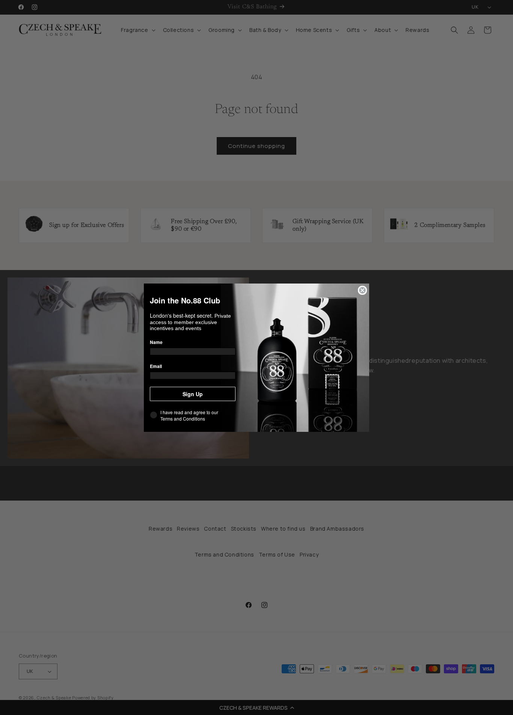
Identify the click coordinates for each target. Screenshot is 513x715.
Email (156, 366)
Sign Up (193, 394)
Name (156, 342)
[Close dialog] (362, 290)
